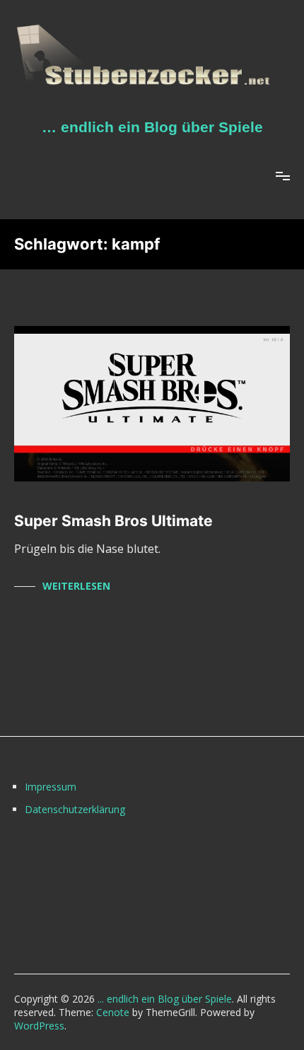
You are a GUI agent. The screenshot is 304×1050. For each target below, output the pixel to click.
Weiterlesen (76, 586)
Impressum (50, 786)
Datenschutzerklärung (75, 809)
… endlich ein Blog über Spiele (152, 127)
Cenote (112, 1012)
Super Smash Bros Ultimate (113, 521)
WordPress (39, 1025)
